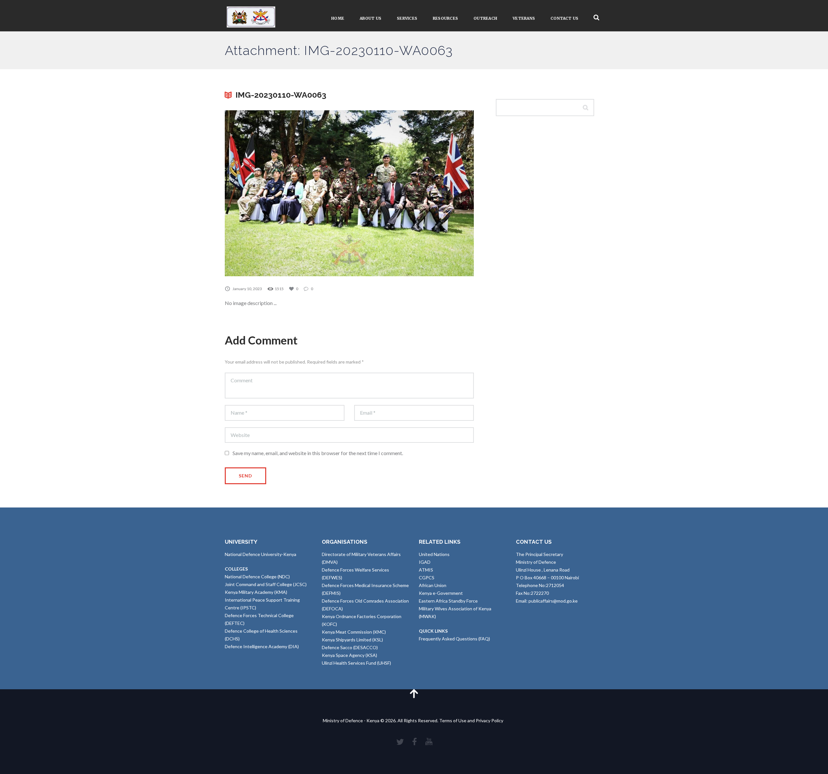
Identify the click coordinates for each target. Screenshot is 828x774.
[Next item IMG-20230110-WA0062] (411, 193)
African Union (432, 585)
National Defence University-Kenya (260, 554)
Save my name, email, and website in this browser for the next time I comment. (318, 453)
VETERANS (524, 18)
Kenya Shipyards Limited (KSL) (352, 639)
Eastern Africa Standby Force (448, 601)
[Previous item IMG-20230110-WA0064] (287, 193)
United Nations (434, 554)
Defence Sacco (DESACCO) (350, 647)
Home (337, 18)
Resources (445, 18)
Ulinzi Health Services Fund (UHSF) (356, 663)
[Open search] (596, 18)
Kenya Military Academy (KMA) (256, 592)
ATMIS (426, 569)
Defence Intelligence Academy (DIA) (262, 646)
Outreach (485, 18)
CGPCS (426, 577)
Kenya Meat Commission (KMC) (354, 632)
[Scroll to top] (414, 693)
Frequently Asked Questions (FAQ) (454, 638)
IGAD (424, 562)
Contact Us (564, 18)
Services (407, 18)
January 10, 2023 (247, 288)
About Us (370, 18)
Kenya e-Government (441, 593)
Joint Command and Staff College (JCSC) (266, 584)
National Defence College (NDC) (257, 576)
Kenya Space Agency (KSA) (349, 655)
